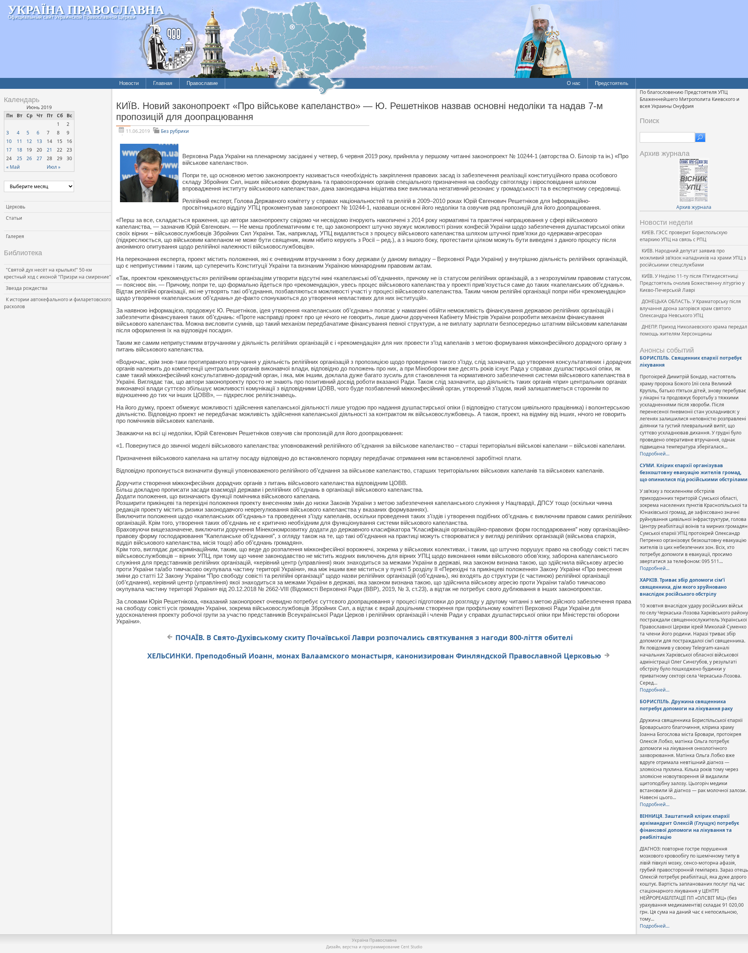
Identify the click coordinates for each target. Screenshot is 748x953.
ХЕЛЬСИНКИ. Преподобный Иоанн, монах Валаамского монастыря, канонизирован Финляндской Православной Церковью (374, 655)
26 (29, 158)
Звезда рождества (27, 288)
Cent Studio (411, 946)
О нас (573, 83)
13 (39, 141)
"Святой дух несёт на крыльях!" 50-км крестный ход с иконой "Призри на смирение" (57, 273)
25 (19, 158)
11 (19, 141)
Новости (129, 83)
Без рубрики (175, 131)
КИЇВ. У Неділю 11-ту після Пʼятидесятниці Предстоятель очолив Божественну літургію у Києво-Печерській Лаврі (692, 283)
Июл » (53, 167)
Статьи (14, 218)
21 (49, 149)
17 (9, 149)
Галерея (15, 236)
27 (39, 158)
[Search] (700, 137)
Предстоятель (611, 83)
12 (29, 141)
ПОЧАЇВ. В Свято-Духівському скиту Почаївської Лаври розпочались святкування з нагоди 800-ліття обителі (374, 637)
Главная (162, 83)
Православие (202, 83)
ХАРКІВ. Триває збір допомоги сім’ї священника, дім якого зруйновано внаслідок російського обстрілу (683, 587)
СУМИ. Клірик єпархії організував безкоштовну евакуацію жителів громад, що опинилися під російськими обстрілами (694, 472)
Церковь (15, 206)
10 (9, 141)
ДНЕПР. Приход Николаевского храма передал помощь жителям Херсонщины (693, 330)
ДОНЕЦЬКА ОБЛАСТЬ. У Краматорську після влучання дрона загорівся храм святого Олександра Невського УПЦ (690, 308)
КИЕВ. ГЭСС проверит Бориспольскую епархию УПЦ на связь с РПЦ (683, 236)
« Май (13, 167)
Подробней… (654, 453)
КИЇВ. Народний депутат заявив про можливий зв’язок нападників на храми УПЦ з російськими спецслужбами (693, 257)
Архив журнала (693, 207)
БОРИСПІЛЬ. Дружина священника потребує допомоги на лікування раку (686, 705)
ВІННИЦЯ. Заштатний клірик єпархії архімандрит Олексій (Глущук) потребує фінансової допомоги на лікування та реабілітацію (689, 826)
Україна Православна (86, 9)
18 (19, 149)
